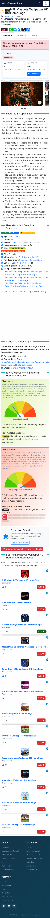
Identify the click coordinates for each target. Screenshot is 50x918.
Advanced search (33, 851)
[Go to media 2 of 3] (25, 108)
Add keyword (31, 869)
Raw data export (7, 869)
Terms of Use (6, 896)
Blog (3, 889)
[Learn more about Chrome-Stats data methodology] (32, 263)
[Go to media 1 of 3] (22, 108)
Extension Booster (8, 858)
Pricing (29, 847)
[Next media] (45, 93)
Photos (18, 16)
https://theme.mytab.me (24, 368)
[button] (3, 3)
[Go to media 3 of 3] (27, 108)
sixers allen (8, 16)
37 (12, 239)
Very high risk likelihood (13, 251)
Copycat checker (33, 855)
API (2, 862)
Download (21, 35)
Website (14, 257)
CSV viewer (31, 862)
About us (4, 882)
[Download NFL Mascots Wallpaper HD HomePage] (36, 69)
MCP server (6, 866)
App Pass (5, 847)
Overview (7, 35)
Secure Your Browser (20, 543)
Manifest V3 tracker (34, 858)
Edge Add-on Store (20, 263)
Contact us (5, 893)
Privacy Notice (7, 900)
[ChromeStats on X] (14, 906)
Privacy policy (29, 257)
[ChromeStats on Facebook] (9, 906)
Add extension (32, 866)
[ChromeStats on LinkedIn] (3, 906)
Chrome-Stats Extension (11, 851)
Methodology (6, 885)
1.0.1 (14, 242)
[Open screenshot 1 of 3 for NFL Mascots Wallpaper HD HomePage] (22, 93)
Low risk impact (17, 248)
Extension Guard (7, 855)
